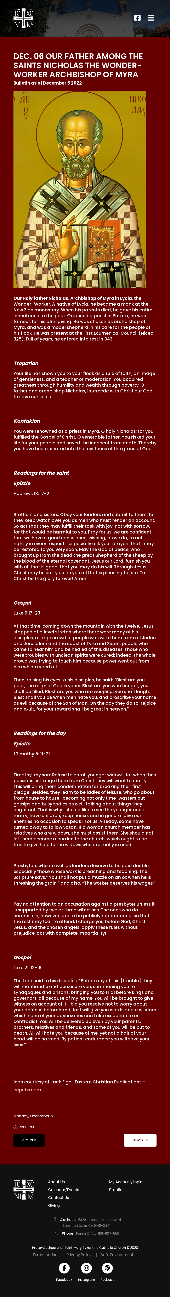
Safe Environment (117, 1254)
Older (31, 1140)
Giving (54, 1205)
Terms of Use (45, 1254)
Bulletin (115, 1189)
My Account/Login (125, 1181)
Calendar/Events (63, 1189)
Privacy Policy (79, 1254)
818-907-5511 (108, 1233)
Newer (138, 1140)
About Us (56, 1181)
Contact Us (58, 1197)
